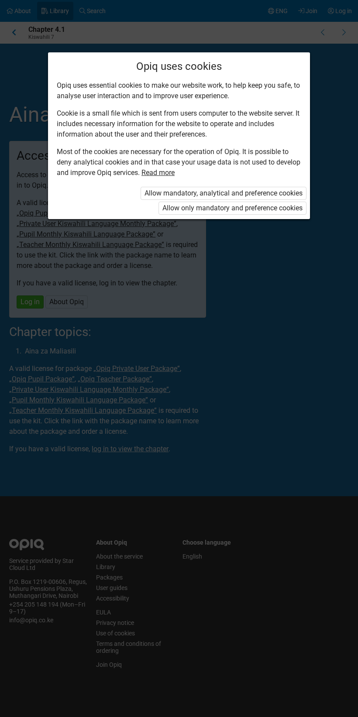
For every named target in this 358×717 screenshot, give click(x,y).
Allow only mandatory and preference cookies (232, 208)
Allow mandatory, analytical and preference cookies (224, 193)
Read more (158, 172)
